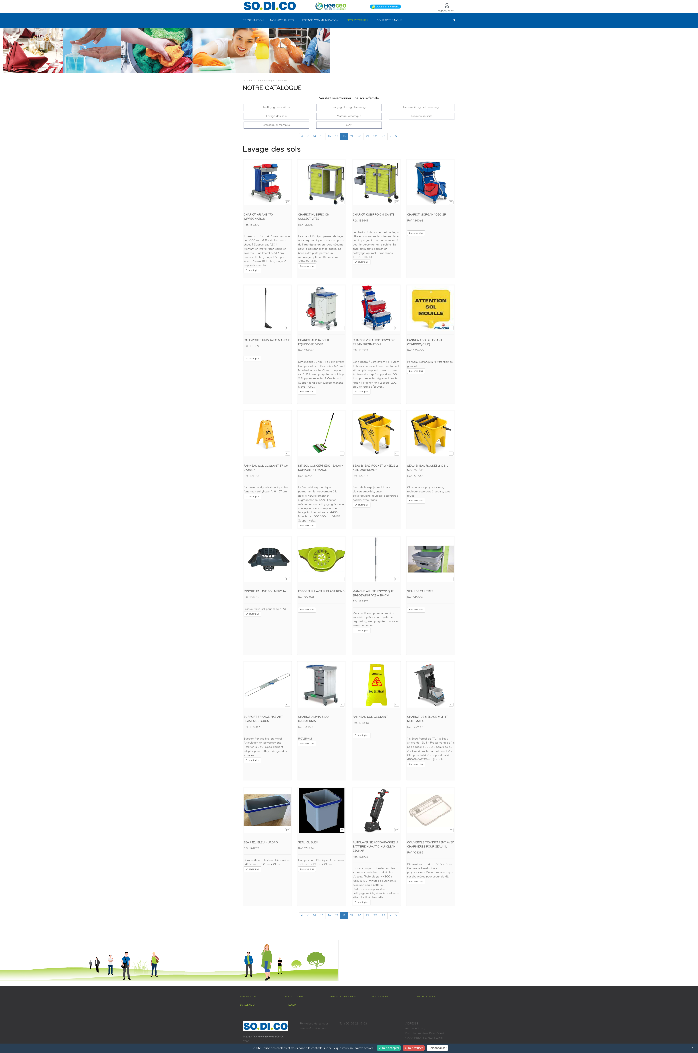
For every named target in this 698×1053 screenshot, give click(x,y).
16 (329, 136)
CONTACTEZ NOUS (389, 20)
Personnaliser (437, 1048)
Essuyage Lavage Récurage (349, 107)
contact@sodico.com (313, 1028)
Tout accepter (390, 1048)
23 (383, 136)
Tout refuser (415, 1048)
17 (336, 136)
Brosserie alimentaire (276, 125)
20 (359, 136)
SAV (349, 125)
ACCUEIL (247, 81)
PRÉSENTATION (253, 20)
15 (321, 136)
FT (287, 202)
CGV (246, 1041)
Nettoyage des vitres (276, 107)
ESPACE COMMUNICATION (320, 20)
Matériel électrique (349, 116)
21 (367, 136)
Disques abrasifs (421, 116)
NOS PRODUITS (357, 20)
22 (375, 136)
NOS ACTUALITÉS (282, 20)
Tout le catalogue (265, 81)
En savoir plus (252, 270)
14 (314, 136)
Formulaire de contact (314, 1023)
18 (344, 136)
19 (351, 136)
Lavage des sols (276, 116)
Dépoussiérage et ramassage (421, 107)
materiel (282, 81)
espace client (446, 10)
